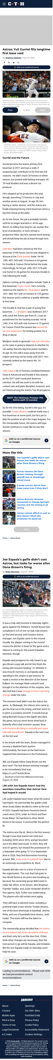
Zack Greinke (23, 256)
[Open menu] (4, 3)
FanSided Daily (32, 1015)
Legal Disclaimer (10, 1029)
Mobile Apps (8, 1015)
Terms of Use (9, 1025)
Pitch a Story (8, 1020)
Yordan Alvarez (19, 411)
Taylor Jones (23, 286)
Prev (10, 110)
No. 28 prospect (32, 290)
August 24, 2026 (10, 779)
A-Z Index (7, 1034)
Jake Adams (9, 370)
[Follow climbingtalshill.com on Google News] (46, 440)
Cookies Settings (33, 1034)
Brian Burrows (12, 572)
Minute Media (15, 1041)
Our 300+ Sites (32, 1010)
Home (5, 538)
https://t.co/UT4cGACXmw (16, 773)
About (5, 1006)
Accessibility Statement (37, 1029)
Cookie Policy (32, 1025)
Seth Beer (8, 248)
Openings (30, 1006)
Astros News (15, 538)
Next (42, 110)
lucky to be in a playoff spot (30, 859)
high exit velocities (40, 341)
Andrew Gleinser (13, 58)
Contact (6, 1010)
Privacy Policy (32, 1020)
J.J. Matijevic (20, 311)
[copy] (18, 62)
